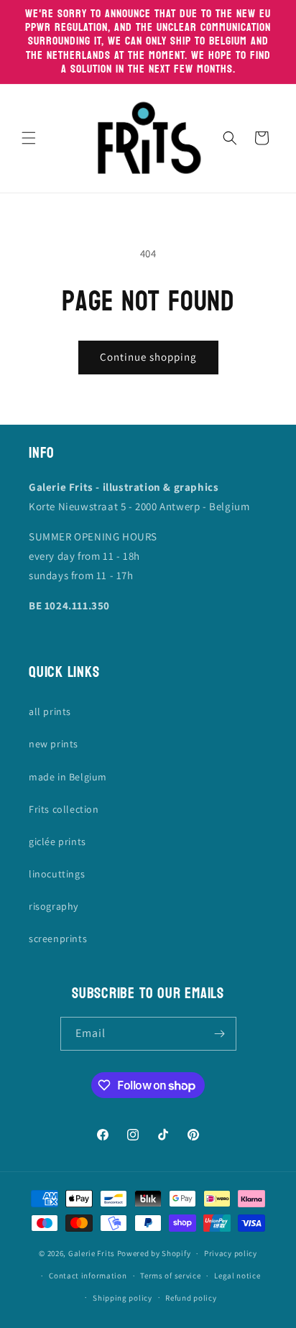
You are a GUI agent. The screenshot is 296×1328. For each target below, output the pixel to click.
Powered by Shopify (154, 1253)
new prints (53, 743)
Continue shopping (148, 357)
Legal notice (237, 1276)
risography (53, 906)
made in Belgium (68, 776)
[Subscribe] (220, 1034)
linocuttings (57, 873)
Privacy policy (230, 1253)
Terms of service (170, 1276)
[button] (29, 138)
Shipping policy (122, 1298)
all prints (50, 711)
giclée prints (57, 841)
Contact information (87, 1276)
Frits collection (64, 809)
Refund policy (190, 1298)
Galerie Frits (91, 1253)
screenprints (58, 938)
